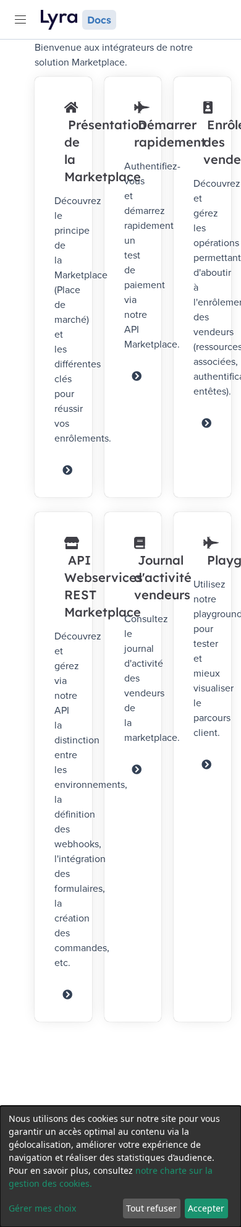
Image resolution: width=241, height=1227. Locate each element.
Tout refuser (151, 1208)
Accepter (206, 1208)
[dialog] (120, 1166)
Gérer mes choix (42, 1208)
